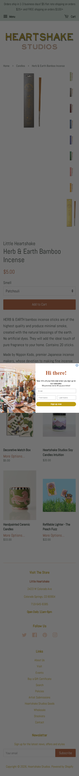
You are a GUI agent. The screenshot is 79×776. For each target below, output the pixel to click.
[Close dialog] (77, 365)
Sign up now (56, 404)
